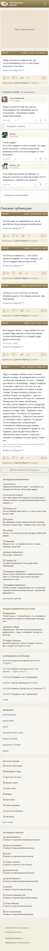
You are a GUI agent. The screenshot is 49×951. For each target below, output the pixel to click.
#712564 (5, 367)
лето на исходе (10, 738)
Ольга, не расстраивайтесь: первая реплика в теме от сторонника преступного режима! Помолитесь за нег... (23, 577)
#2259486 (7, 688)
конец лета (8, 720)
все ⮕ (5, 700)
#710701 (5, 286)
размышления (36, 214)
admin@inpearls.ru (23, 943)
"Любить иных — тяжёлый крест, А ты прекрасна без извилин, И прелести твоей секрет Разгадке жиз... (24, 618)
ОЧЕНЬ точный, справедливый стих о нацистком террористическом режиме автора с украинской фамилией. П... (24, 590)
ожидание (24, 53)
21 (8, 354)
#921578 (5, 53)
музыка (27, 214)
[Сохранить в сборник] (13, 78)
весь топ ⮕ (7, 822)
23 (17, 236)
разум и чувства (35, 286)
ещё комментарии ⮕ (12, 598)
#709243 (5, 323)
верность (27, 248)
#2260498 (7, 660)
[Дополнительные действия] (28, 78)
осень (45, 323)
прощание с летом (12, 744)
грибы (5, 750)
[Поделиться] (22, 78)
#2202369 (7, 677)
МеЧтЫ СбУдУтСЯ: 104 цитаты (24, 470)
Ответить (6, 120)
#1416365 (33, 683)
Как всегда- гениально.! (13, 555)
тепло (33, 323)
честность (37, 248)
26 (8, 273)
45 (8, 236)
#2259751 (7, 694)
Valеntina (38, 688)
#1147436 (7, 669)
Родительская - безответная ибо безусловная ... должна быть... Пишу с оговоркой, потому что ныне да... (23, 632)
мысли (32, 53)
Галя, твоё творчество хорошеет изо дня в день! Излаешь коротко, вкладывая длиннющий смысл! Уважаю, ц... (24, 500)
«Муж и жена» (19, 671)
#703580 (5, 248)
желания (24, 286)
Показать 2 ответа (16, 126)
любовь (27, 323)
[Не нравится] (45, 120)
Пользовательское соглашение (17, 928)
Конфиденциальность (13, 932)
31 (8, 310)
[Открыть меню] (44, 4)
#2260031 (7, 683)
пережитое (31, 367)
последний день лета (13, 732)
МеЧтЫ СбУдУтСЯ (13, 70)
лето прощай (9, 714)
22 (8, 78)
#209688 (5, 214)
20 (8, 458)
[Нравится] (4, 78)
